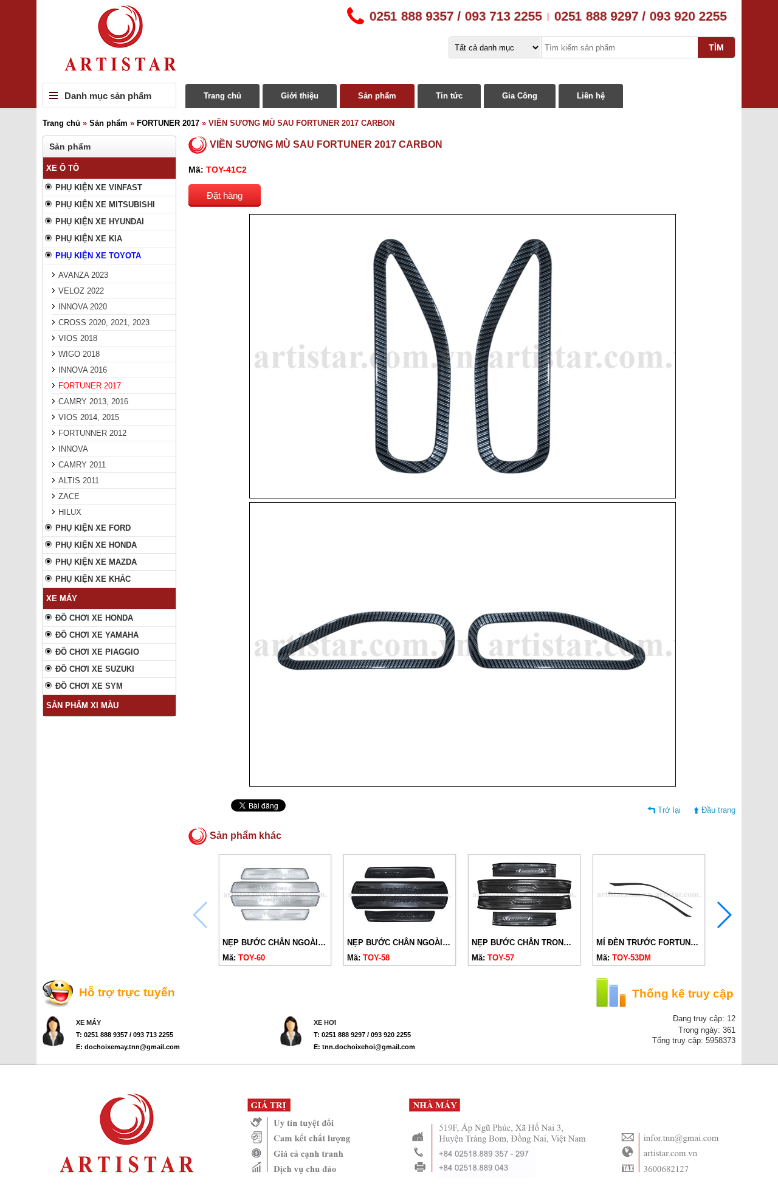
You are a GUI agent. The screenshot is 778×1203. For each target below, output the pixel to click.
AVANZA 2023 (83, 275)
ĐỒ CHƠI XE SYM (89, 686)
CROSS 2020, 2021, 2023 (104, 322)
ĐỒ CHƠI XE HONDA (94, 617)
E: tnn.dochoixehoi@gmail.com (364, 1046)
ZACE (69, 496)
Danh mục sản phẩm (107, 96)
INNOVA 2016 (82, 369)
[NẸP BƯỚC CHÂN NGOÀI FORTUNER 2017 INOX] (275, 927)
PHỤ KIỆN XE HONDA (96, 545)
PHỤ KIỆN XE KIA (88, 238)
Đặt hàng (225, 195)
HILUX (69, 512)
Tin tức (449, 95)
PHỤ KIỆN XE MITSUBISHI (105, 204)
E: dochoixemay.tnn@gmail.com (128, 1046)
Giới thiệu (299, 95)
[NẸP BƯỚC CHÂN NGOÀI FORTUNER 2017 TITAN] (399, 927)
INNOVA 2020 (82, 306)
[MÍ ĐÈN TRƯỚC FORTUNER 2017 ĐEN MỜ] (648, 927)
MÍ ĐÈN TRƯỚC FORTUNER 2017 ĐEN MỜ (676, 942)
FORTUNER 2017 (168, 123)
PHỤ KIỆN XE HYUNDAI (99, 221)
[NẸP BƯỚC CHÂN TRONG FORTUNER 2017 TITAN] (524, 927)
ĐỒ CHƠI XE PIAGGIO (97, 652)
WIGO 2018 (79, 354)
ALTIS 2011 (78, 480)
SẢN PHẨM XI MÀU (82, 705)
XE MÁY (61, 598)
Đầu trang (718, 810)
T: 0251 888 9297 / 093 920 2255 (362, 1034)
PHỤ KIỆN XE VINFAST (98, 187)
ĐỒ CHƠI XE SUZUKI (94, 669)
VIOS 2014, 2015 (88, 417)
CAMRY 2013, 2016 (93, 401)
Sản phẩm (377, 95)
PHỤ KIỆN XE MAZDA (96, 562)
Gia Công (519, 95)
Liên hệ (591, 95)
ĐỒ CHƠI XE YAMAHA (97, 634)
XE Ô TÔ (62, 168)
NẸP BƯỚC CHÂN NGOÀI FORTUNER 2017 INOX (313, 942)
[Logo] (389, 41)
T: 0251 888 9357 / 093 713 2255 (124, 1034)
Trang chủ (222, 95)
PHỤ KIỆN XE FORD (93, 528)
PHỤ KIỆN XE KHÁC (93, 579)
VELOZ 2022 (81, 290)
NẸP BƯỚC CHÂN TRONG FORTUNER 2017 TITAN (565, 942)
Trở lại (669, 810)
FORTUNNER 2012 (92, 433)
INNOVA (73, 448)
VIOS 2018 (77, 338)
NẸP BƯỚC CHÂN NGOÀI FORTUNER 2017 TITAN (439, 942)
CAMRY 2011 (82, 464)
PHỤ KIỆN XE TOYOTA (98, 255)
